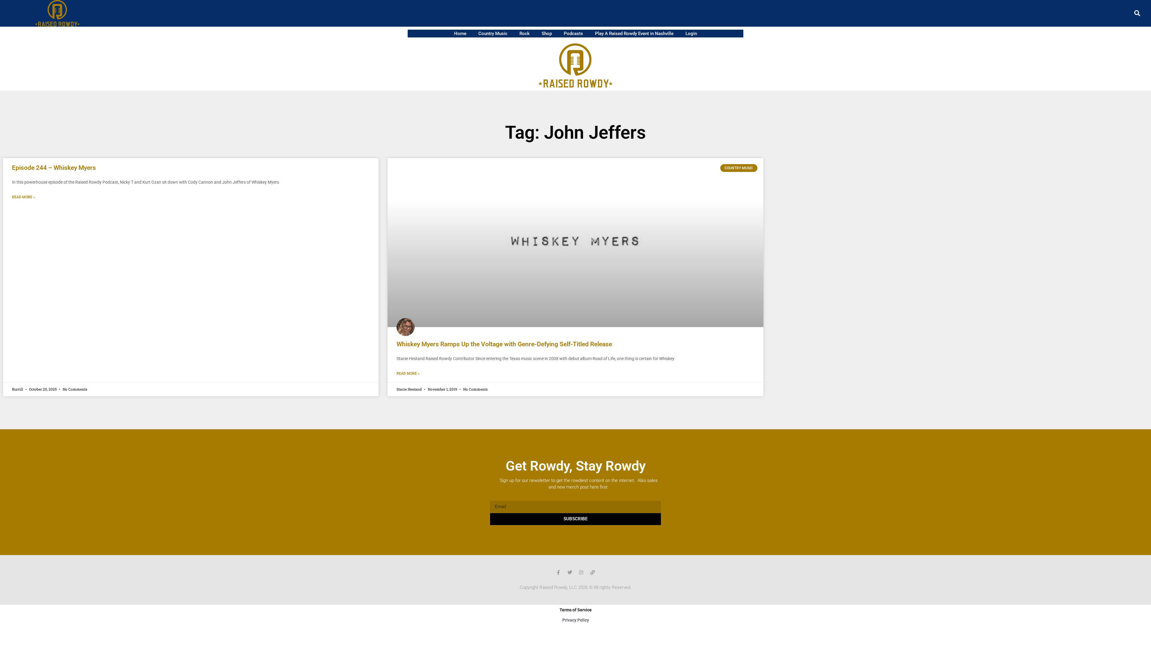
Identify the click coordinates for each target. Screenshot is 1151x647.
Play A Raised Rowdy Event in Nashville (634, 33)
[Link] (592, 572)
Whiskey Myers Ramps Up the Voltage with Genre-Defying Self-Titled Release (504, 344)
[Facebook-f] (558, 572)
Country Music (492, 33)
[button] (1137, 13)
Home (460, 33)
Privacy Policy (575, 620)
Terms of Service (576, 609)
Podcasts (573, 33)
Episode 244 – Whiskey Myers (54, 167)
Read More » (23, 197)
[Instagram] (581, 572)
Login (691, 33)
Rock (524, 33)
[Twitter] (569, 572)
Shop (547, 33)
